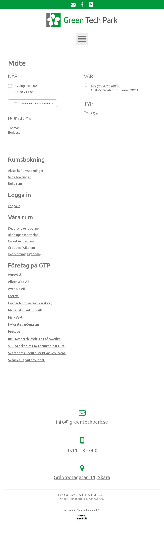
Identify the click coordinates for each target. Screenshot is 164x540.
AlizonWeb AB (18, 282)
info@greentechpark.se (82, 422)
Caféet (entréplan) (21, 241)
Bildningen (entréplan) (24, 235)
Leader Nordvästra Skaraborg (30, 303)
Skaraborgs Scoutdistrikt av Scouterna (37, 353)
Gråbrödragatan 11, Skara (82, 477)
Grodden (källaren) (21, 247)
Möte (94, 113)
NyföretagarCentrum (23, 324)
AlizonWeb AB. (96, 499)
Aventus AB (16, 289)
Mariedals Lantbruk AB (25, 310)
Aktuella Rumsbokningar (25, 171)
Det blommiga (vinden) (24, 254)
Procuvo (14, 331)
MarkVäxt (15, 317)
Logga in (14, 206)
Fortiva (13, 296)
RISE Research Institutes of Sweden (34, 339)
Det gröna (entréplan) (106, 85)
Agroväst (15, 274)
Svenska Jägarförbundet (26, 360)
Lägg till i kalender (35, 103)
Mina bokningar (19, 177)
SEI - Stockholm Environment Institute (36, 346)
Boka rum (15, 183)
